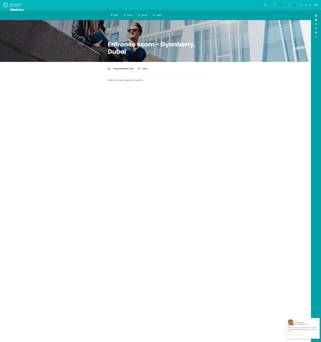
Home (110, 29)
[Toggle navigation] (316, 5)
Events (119, 29)
